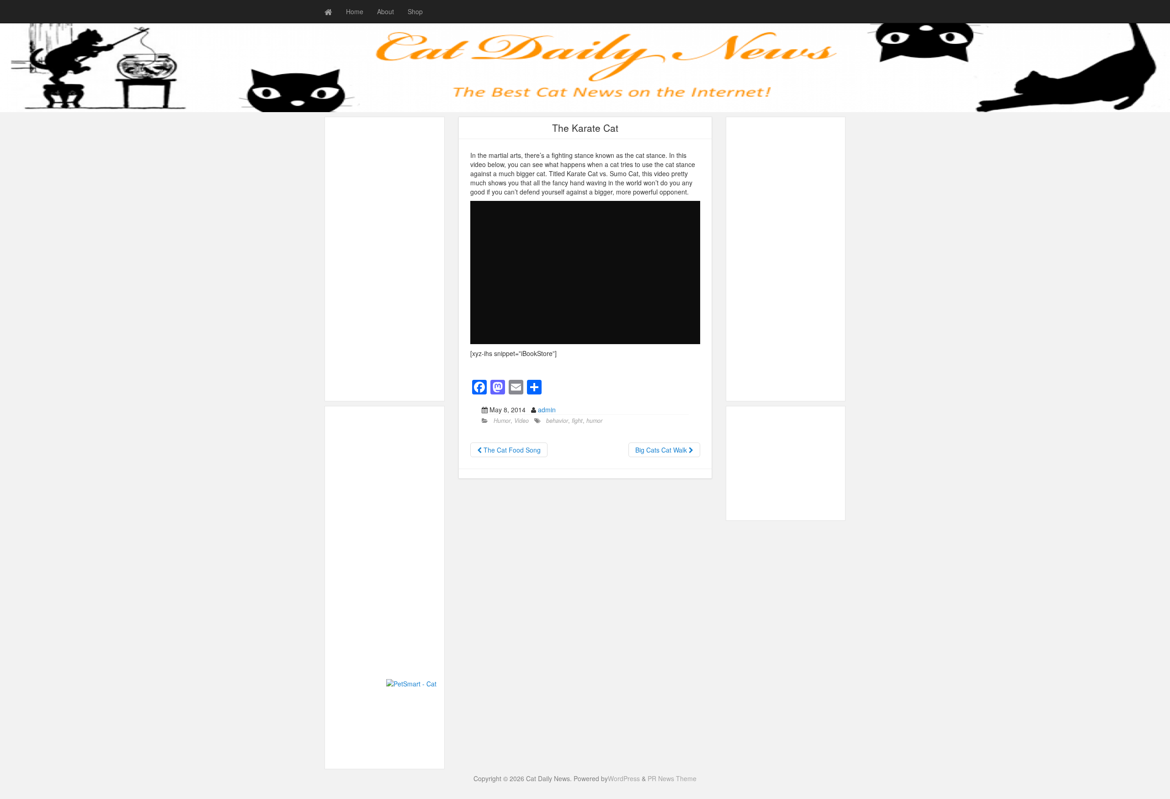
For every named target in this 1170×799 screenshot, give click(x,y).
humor (594, 420)
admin (547, 409)
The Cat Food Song (511, 449)
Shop (415, 11)
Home (354, 11)
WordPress (624, 778)
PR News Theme (672, 778)
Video (521, 420)
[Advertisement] (385, 259)
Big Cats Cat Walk (662, 449)
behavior (557, 420)
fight (577, 420)
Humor (502, 420)
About (385, 11)
